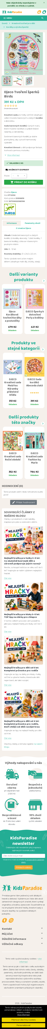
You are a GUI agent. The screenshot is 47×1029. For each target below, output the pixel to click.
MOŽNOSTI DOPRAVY (17, 169)
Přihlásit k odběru (23, 867)
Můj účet (7, 934)
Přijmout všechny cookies (23, 1020)
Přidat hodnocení (23, 502)
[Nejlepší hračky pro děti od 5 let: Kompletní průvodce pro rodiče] (23, 650)
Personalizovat (23, 1025)
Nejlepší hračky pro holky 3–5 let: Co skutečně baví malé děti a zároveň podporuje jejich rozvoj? (22, 560)
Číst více (7, 578)
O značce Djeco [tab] (23, 228)
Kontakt (7, 929)
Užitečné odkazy (12, 944)
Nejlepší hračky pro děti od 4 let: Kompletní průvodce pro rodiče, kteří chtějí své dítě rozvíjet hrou (22, 723)
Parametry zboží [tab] (32, 223)
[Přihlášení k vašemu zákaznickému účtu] (39, 12)
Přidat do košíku (23, 182)
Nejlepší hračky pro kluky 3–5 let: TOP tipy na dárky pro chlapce (22, 616)
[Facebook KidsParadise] (4, 920)
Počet (7, 176)
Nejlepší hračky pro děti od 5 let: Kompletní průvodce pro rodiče (21, 669)
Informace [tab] (12, 223)
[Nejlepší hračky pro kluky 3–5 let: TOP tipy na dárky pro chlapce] (23, 596)
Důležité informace (14, 939)
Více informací (23, 1015)
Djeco (14, 192)
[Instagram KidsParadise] (11, 920)
